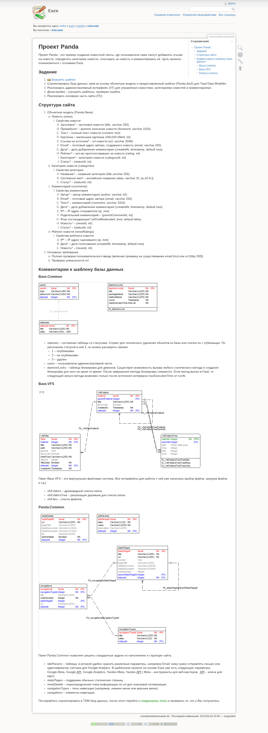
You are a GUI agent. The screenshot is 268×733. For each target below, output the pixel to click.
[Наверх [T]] (240, 68)
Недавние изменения (167, 14)
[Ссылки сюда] (240, 61)
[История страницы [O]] (240, 54)
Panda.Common (208, 73)
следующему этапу (153, 700)
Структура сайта (206, 54)
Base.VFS (204, 69)
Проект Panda (202, 47)
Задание (202, 51)
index (63, 26)
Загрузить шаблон (63, 79)
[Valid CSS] (151, 724)
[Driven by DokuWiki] (168, 724)
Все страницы (227, 14)
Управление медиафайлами (199, 14)
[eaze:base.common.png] (101, 309)
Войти (232, 3)
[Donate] (99, 724)
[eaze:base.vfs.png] (121, 430)
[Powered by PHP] (116, 724)
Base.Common (207, 65)
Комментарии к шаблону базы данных (214, 60)
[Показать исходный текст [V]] (240, 47)
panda (81, 26)
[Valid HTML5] (134, 724)
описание (93, 26)
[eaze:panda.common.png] (121, 580)
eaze (72, 26)
